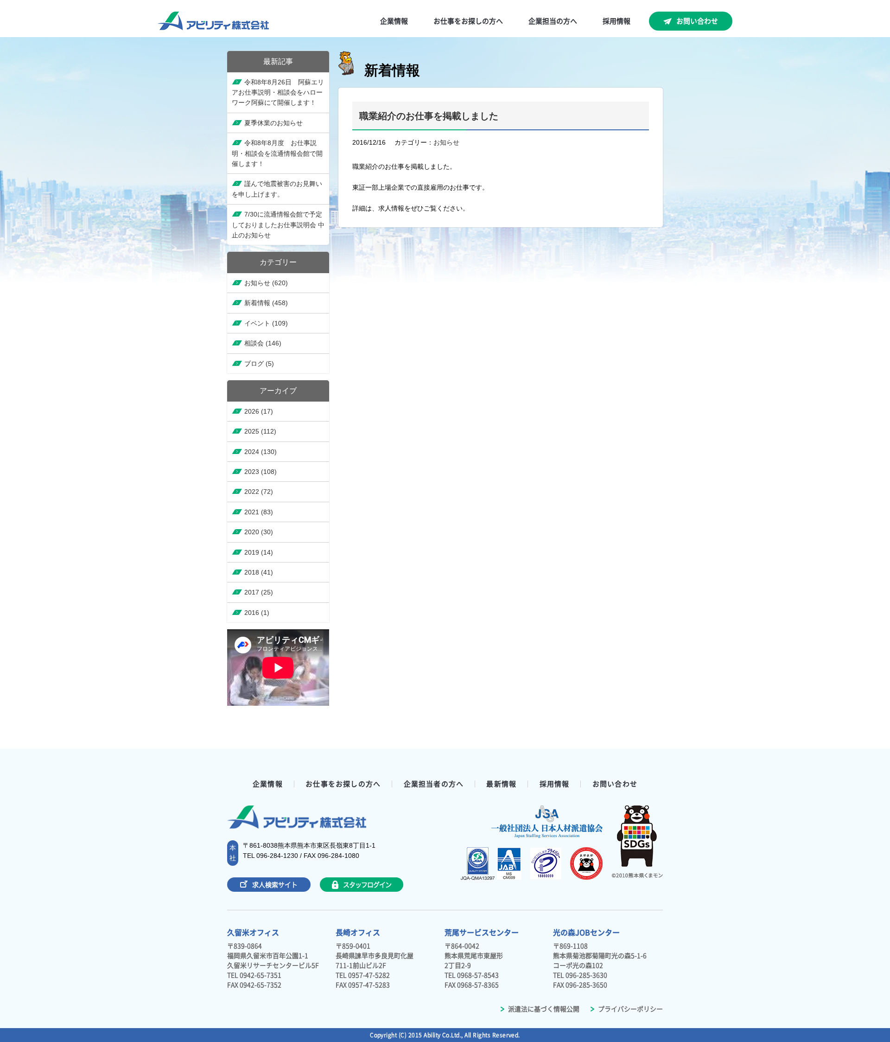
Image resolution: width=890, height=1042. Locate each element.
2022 (258, 491)
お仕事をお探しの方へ (343, 783)
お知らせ (446, 142)
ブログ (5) (259, 363)
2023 (260, 471)
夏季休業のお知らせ (273, 123)
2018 (258, 572)
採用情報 (555, 783)
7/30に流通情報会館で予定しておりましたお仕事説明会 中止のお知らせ (278, 225)
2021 (258, 512)
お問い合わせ (697, 21)
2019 (258, 552)
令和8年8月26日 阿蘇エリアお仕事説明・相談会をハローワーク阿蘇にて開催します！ (278, 92)
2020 (258, 532)
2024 (260, 451)
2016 (256, 612)
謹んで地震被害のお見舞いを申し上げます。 (277, 189)
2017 (258, 592)
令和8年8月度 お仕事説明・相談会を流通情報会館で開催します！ (277, 153)
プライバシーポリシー (630, 1009)
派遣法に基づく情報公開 (543, 1009)
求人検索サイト (275, 885)
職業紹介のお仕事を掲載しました (428, 116)
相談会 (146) (262, 343)
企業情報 (268, 783)
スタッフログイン (367, 885)
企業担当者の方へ (434, 783)
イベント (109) (266, 323)
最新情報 (501, 783)
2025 (260, 431)
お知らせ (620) (266, 283)
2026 (258, 411)
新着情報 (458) (266, 303)
